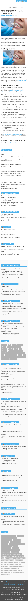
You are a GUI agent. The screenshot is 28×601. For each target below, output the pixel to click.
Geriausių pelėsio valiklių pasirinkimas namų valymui (13, 289)
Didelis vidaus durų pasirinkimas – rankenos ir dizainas (14, 272)
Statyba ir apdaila (10, 508)
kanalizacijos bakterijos (20, 558)
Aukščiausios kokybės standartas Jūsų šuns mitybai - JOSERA (12, 250)
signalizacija (11, 566)
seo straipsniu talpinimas (19, 597)
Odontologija (8, 15)
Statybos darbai (14, 354)
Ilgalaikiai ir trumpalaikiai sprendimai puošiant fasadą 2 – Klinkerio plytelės (14, 379)
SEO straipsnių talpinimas (11, 193)
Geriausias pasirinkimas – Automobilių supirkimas (12, 195)
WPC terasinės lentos (6, 482)
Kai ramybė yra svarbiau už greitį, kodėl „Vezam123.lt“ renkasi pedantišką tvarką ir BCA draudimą (13, 203)
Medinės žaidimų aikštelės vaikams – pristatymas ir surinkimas (12, 496)
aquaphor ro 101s (13, 537)
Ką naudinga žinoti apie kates (8, 460)
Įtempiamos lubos (5, 358)
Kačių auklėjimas (5, 461)
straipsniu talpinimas (19, 566)
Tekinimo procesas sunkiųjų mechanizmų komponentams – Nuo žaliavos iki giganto (14, 199)
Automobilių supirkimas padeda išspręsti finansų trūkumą (13, 386)
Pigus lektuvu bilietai (11, 488)
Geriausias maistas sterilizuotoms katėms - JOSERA (12, 246)
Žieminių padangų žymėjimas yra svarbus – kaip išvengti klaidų (14, 493)
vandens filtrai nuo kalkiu (16, 570)
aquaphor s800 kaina (6, 546)
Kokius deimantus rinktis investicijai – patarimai (11, 173)
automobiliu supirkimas (6, 554)
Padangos (10, 350)
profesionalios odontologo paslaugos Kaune (12, 134)
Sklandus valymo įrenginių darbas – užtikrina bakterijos (14, 446)
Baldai (9, 344)
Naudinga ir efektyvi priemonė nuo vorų (9, 220)
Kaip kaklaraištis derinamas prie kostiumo (11, 333)
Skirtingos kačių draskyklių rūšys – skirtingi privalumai (12, 252)
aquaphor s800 (22, 544)
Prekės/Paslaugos (5, 352)
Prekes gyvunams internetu (9, 597)
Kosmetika (10, 348)
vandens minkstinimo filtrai (18, 572)
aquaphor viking (16, 550)
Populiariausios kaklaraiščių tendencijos (9, 188)
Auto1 (13, 589)
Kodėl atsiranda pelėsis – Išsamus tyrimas (11, 288)
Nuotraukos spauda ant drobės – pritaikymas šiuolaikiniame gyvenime (11, 312)
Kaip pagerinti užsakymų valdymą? (8, 205)
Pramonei (20, 350)
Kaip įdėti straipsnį (7, 589)
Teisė (24, 354)
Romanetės (22, 352)
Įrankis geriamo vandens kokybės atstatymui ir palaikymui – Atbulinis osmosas (11, 478)
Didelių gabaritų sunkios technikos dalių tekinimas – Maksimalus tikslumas (12, 330)
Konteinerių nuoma (22, 592)
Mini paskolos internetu (9, 599)
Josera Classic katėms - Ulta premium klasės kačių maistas (14, 248)
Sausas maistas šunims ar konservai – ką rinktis (12, 465)
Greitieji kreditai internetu (9, 596)
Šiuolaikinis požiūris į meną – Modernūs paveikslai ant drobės (13, 275)
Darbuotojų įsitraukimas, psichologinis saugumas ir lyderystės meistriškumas (12, 159)
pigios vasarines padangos (12, 564)
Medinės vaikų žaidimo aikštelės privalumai (11, 277)
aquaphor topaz (15, 548)
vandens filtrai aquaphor (13, 568)
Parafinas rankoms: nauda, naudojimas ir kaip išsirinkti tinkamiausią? (13, 185)
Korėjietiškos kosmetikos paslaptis (8, 166)
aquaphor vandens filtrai (6, 550)
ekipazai (7, 584)
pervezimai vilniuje (5, 583)
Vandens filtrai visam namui (7, 214)
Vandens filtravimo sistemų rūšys (9, 449)
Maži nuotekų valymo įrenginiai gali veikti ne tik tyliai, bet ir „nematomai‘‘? (13, 501)
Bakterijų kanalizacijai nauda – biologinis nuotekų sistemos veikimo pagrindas (12, 304)
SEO (3, 354)
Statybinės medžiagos (11, 364)
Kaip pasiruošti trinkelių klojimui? (8, 229)
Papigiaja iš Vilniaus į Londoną (18, 587)
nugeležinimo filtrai (5, 562)
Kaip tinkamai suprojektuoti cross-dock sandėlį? (11, 175)
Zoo (20, 356)
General (21, 344)
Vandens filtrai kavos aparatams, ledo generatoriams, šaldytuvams (13, 437)
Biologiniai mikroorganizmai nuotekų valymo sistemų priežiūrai (13, 292)
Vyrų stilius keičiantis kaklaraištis (9, 334)
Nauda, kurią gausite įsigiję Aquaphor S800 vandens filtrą (13, 217)
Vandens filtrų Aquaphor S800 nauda (9, 219)
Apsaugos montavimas (16, 594)
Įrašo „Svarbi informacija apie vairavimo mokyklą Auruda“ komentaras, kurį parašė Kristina (12, 412)
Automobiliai (4, 344)
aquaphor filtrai (13, 535)
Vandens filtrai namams (6, 168)
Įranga (24, 356)
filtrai (3, 558)
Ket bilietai (16, 592)
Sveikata (20, 354)
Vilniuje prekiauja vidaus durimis (9, 366)
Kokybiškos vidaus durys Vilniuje (8, 215)
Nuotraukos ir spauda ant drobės (8, 197)
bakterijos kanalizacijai (17, 554)
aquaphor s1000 (15, 546)
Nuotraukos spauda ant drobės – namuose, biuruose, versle (12, 153)
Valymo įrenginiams (7, 587)
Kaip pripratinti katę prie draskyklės (9, 463)
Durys (17, 344)
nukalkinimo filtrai (14, 562)
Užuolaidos (4, 356)
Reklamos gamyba (14, 352)
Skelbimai (7, 354)
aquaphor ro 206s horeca (15, 542)
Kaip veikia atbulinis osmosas (8, 314)
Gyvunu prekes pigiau (19, 596)
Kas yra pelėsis (5, 286)
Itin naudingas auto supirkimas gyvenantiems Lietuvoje (13, 156)
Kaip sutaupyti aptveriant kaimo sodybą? (11, 498)
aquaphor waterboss (6, 552)
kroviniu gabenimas (13, 583)
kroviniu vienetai (13, 584)
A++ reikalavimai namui (6, 236)
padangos (4, 564)
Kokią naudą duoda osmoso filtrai (9, 480)
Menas (20, 348)
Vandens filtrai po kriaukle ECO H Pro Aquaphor (11, 182)
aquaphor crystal (5, 535)
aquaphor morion (5, 537)
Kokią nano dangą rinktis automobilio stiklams (12, 431)
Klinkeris (7, 471)
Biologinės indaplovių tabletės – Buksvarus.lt (11, 294)
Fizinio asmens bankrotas (19, 589)
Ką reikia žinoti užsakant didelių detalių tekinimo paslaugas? (11, 232)
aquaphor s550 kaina (13, 544)
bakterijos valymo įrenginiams (18, 556)
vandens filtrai (4, 568)
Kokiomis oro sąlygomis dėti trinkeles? (10, 473)
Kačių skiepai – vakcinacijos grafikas (10, 458)
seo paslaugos (5, 566)
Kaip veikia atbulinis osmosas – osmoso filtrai (12, 475)
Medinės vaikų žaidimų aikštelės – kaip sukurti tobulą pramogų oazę (13, 372)
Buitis (13, 344)
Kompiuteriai (4, 348)
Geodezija (4, 346)
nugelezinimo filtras (19, 560)
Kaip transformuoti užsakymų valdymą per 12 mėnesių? (13, 391)
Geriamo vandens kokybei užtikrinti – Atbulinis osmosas (13, 171)
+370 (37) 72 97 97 (12, 142)
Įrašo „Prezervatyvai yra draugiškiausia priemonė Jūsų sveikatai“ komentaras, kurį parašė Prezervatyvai (13, 408)
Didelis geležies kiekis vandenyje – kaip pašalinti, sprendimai (12, 433)
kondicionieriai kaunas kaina (19, 591)
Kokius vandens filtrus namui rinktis (9, 448)
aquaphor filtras (20, 535)
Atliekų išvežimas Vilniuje (6, 594)
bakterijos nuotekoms (6, 556)
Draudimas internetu (10, 581)
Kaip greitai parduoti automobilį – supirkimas (11, 306)
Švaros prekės (13, 358)
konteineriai (20, 583)
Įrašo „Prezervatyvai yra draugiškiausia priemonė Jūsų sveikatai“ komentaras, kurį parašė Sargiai (13, 405)
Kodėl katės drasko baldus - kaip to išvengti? (11, 254)
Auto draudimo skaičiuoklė (8, 591)
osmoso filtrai (21, 562)
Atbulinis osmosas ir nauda (7, 392)
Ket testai (11, 592)
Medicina (2, 15)
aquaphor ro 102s (16, 540)
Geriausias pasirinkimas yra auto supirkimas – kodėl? (12, 384)
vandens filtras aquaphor (7, 572)
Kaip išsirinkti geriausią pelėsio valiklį (10, 490)
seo (20, 564)
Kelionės (18, 346)
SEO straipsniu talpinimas (12, 265)
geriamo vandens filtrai (9, 558)
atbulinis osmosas (14, 552)
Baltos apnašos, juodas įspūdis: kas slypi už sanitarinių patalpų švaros (13, 309)
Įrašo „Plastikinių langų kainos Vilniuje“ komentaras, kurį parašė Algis (13, 402)
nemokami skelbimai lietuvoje (8, 560)
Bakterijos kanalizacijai (11, 422)
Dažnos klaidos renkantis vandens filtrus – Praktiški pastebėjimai (12, 429)
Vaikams (9, 356)
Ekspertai (7, 227)
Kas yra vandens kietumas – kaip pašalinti (10, 177)
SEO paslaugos (24, 594)
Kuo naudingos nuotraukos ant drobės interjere (12, 271)
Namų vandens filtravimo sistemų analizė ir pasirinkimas (11, 369)
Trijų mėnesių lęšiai (5, 592)
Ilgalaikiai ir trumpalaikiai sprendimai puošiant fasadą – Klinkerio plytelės (13, 375)
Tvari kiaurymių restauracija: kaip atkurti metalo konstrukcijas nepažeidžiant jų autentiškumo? (11, 163)
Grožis (8, 346)
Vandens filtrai (15, 356)
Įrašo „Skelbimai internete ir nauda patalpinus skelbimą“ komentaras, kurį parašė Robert (13, 415)
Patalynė (15, 350)
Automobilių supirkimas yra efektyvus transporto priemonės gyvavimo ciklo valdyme (12, 324)
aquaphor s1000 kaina (6, 548)
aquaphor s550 (5, 544)
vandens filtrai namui (6, 570)
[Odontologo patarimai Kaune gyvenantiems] (14, 27)
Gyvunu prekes (8, 244)
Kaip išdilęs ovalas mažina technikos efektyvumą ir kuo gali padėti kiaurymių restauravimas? (13, 327)
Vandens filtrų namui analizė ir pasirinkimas (10, 237)
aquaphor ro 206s (5, 542)
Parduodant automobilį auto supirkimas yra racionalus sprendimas (13, 268)
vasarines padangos (6, 574)
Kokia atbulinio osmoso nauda (7, 180)
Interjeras (13, 346)
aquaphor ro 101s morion (7, 540)
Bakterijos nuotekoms (11, 284)
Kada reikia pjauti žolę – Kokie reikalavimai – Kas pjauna (12, 425)
